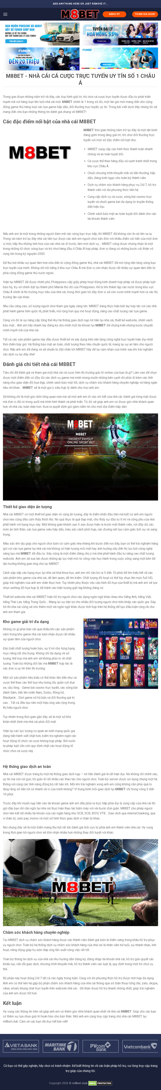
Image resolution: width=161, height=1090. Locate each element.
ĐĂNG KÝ (114, 14)
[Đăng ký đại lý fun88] (41, 34)
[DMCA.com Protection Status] (100, 1083)
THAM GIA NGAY (145, 14)
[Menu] (5, 14)
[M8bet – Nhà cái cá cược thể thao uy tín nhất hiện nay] (80, 14)
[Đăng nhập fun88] (119, 58)
